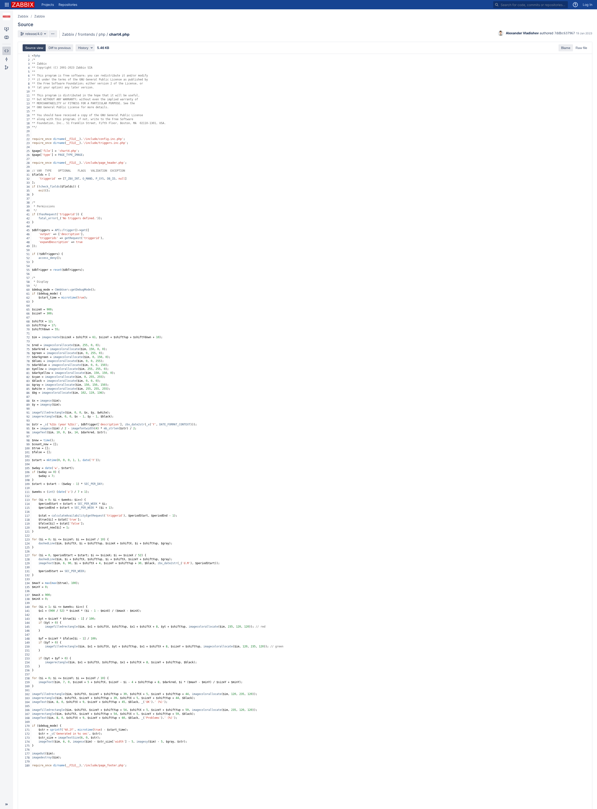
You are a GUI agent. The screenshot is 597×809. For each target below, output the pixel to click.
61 (28, 293)
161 (27, 690)
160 (27, 686)
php (102, 34)
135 (27, 587)
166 (27, 710)
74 (28, 345)
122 (27, 535)
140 (27, 607)
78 (28, 361)
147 (27, 634)
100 (27, 448)
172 (27, 734)
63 (28, 301)
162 (27, 694)
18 (28, 123)
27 (28, 159)
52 (28, 258)
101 (27, 452)
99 (28, 444)
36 (28, 194)
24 (28, 147)
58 (28, 282)
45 (28, 230)
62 (28, 297)
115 (27, 508)
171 (27, 730)
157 (27, 674)
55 (28, 270)
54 (28, 266)
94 (28, 424)
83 (28, 381)
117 (27, 515)
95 (28, 428)
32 (28, 179)
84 (28, 385)
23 (28, 143)
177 (27, 753)
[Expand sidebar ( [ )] (6, 804)
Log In (587, 5)
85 (28, 389)
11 (28, 95)
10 (28, 91)
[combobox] (530, 4)
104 (27, 464)
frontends (86, 34)
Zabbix (23, 16)
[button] (6, 4)
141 (27, 611)
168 (27, 718)
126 (27, 551)
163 (27, 698)
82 (28, 377)
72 (28, 337)
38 (28, 202)
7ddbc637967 (564, 33)
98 (28, 440)
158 (27, 678)
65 (28, 309)
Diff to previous (60, 48)
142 (27, 615)
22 (28, 139)
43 (28, 222)
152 (27, 654)
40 (28, 210)
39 (28, 206)
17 (28, 119)
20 (28, 131)
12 (28, 99)
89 (28, 404)
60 (28, 290)
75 (28, 349)
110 (27, 488)
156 (27, 670)
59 (28, 286)
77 (28, 357)
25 (28, 151)
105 (27, 468)
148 (27, 638)
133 (27, 579)
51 (28, 254)
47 (28, 238)
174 (27, 741)
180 (27, 765)
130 (27, 567)
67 (28, 317)
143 (27, 619)
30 (28, 171)
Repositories (68, 5)
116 (27, 512)
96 (28, 432)
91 (28, 412)
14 (28, 107)
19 (28, 127)
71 (28, 333)
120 (27, 527)
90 (28, 408)
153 (27, 658)
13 (28, 103)
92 (28, 416)
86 (28, 393)
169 (27, 722)
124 (27, 543)
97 (28, 436)
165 (27, 706)
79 (28, 365)
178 (27, 757)
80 (28, 369)
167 (27, 714)
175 (27, 745)
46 (28, 234)
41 (28, 214)
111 (27, 492)
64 (28, 305)
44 (28, 226)
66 (28, 313)
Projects (48, 5)
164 (27, 702)
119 (27, 523)
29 (28, 167)
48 (28, 242)
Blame (565, 48)
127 (27, 555)
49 (28, 246)
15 (28, 111)
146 (27, 630)
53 (28, 262)
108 (27, 480)
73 (28, 341)
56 (28, 274)
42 (28, 218)
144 (27, 623)
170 (27, 726)
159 (27, 682)
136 (27, 591)
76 (28, 353)
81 (28, 373)
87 (28, 397)
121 (27, 531)
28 (28, 163)
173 (27, 738)
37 (28, 198)
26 (28, 155)
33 (28, 182)
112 (27, 496)
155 (27, 666)
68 (28, 321)
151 (27, 650)
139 (27, 603)
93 (28, 420)
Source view (34, 48)
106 (27, 472)
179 (27, 761)
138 (27, 599)
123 (27, 539)
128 (27, 559)
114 (27, 504)
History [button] (83, 48)
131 (27, 571)
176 (27, 749)
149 (27, 642)
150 (27, 646)
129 (27, 563)
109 (27, 484)
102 (27, 456)
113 (27, 500)
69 (28, 325)
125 (27, 547)
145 (27, 626)
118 (27, 519)
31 (28, 175)
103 (27, 460)
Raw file (581, 48)
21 (28, 135)
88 (28, 401)
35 (28, 190)
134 (27, 583)
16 (28, 115)
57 (28, 278)
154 (27, 662)
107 (27, 476)
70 (28, 329)
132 (27, 575)
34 (28, 186)
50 (28, 250)
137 (27, 595)
